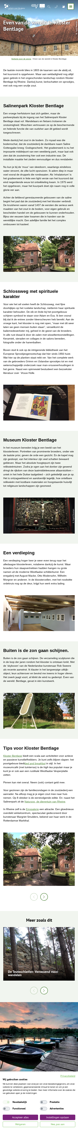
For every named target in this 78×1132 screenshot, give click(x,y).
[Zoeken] (49, 6)
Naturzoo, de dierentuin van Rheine (44, 801)
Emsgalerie (32, 809)
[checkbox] (6, 1102)
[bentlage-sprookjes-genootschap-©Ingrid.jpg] (39, 403)
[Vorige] (34, 897)
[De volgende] (44, 897)
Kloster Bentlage (12, 755)
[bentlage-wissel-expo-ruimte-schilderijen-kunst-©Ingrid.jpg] (39, 613)
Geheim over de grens (21, 59)
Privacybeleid (67, 1076)
